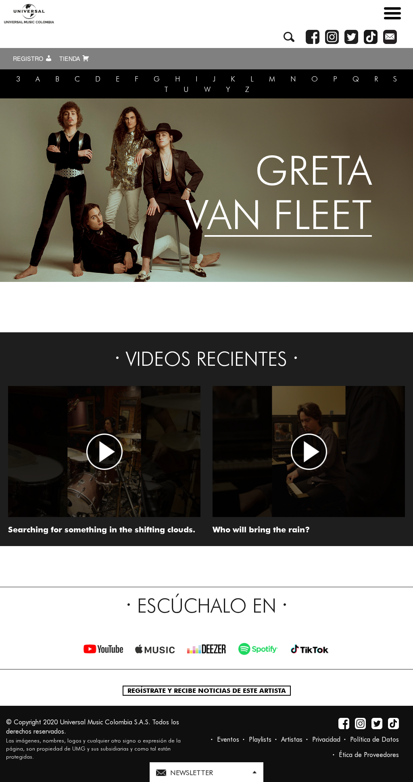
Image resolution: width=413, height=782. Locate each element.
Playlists (260, 739)
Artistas (291, 739)
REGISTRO (29, 58)
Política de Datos (374, 739)
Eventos (228, 739)
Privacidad (326, 739)
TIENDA (70, 58)
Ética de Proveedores (369, 755)
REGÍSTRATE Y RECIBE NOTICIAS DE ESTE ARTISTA (206, 690)
